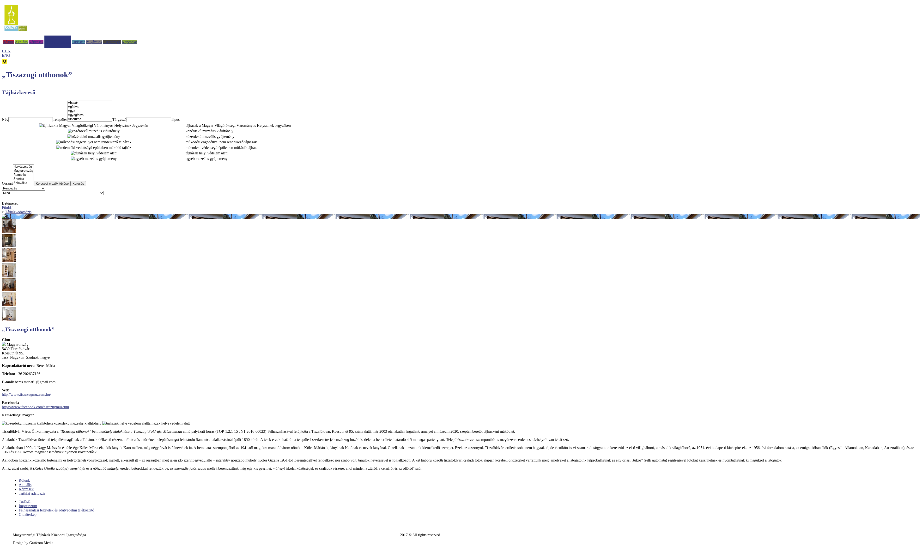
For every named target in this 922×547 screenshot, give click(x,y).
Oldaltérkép (27, 514)
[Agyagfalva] (89, 115)
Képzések (36, 42)
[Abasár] (89, 103)
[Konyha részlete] (461, 255)
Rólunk (8, 42)
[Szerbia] (23, 179)
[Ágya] (89, 111)
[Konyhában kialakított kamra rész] (461, 270)
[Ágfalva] (89, 107)
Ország (7, 183)
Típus (175, 119)
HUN (6, 51)
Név (5, 119)
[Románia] (23, 175)
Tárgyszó (119, 119)
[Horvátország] (23, 167)
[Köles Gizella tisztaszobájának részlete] (461, 226)
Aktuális (21, 42)
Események (112, 42)
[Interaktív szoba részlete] (461, 285)
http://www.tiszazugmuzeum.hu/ (26, 394)
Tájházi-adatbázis (57, 42)
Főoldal (7, 208)
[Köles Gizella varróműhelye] (461, 299)
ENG (6, 55)
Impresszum (28, 506)
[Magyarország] (23, 171)
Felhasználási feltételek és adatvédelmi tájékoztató (56, 510)
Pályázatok (94, 42)
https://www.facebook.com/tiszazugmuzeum (35, 407)
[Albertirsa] (89, 119)
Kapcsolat (129, 42)
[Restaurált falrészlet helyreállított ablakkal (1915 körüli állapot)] (461, 241)
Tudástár (78, 42)
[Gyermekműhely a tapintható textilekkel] (461, 314)
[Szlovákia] (23, 183)
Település (60, 119)
